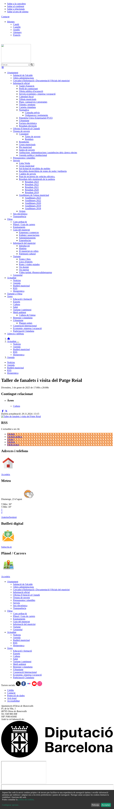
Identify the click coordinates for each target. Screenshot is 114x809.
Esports (16, 653)
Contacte (5, 16)
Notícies (17, 344)
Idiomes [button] (11, 21)
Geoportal (17, 629)
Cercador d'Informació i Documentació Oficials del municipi (41, 589)
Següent (13, 517)
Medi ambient (19, 664)
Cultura (16, 656)
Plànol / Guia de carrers (24, 616)
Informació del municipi (24, 624)
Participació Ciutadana (23, 677)
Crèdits (10, 690)
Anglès (16, 29)
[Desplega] (18, 342)
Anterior (5, 517)
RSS (15, 352)
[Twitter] (18, 685)
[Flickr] (29, 685)
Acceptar (106, 805)
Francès (16, 35)
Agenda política (14, 436)
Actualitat (12, 341)
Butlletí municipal (21, 349)
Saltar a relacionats (16, 9)
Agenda (16, 346)
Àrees (10, 648)
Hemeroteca (18, 354)
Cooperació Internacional (25, 672)
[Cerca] (31, 64)
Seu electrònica (20, 605)
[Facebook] (24, 685)
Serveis (16, 603)
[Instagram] (39, 685)
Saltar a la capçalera (16, 3)
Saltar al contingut (15, 6)
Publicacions (13, 444)
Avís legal (11, 698)
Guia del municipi (21, 621)
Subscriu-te (6, 547)
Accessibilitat (13, 701)
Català (16, 24)
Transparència (19, 608)
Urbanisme (18, 669)
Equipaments (19, 619)
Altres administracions (23, 587)
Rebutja (95, 805)
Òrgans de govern (21, 597)
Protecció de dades (16, 695)
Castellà (16, 27)
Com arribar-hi (20, 613)
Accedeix (5, 474)
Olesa (9, 611)
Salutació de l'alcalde (23, 584)
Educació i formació (22, 651)
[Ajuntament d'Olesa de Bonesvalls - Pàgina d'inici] (16, 62)
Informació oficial (21, 592)
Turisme (17, 627)
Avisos (10, 439)
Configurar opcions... (11, 805)
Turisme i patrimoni (22, 661)
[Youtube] (34, 685)
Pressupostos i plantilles (24, 600)
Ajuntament (12, 581)
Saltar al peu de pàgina (17, 11)
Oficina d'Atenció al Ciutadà (26, 595)
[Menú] (2, 67)
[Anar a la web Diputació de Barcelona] (57, 757)
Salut (15, 659)
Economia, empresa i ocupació (27, 675)
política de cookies (26, 799)
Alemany (17, 32)
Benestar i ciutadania (23, 667)
